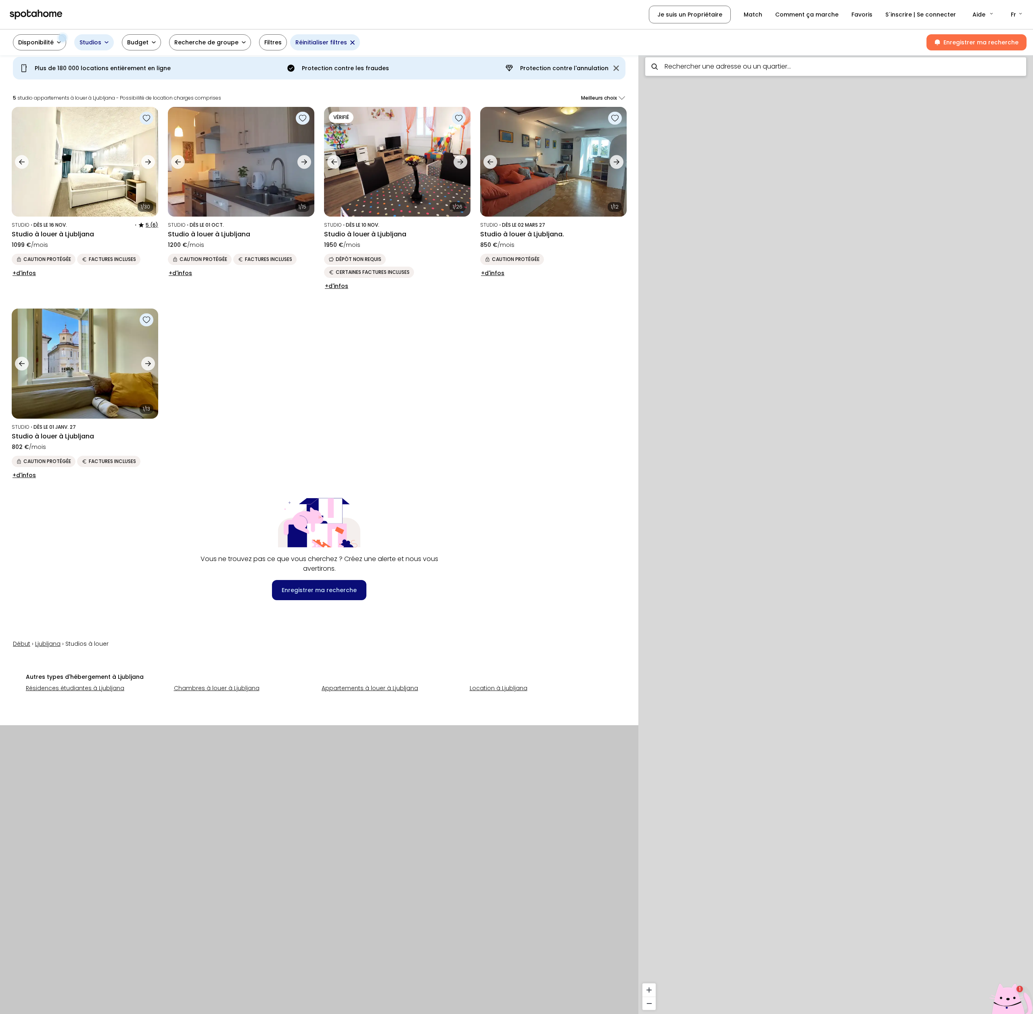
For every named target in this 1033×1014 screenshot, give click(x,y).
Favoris (861, 14)
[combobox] (836, 66)
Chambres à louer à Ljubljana (216, 688)
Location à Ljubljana (498, 688)
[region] (835, 532)
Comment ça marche (807, 14)
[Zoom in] (649, 990)
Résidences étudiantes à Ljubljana (75, 688)
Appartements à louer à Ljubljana (370, 688)
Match (753, 14)
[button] (983, 14)
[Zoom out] (649, 1003)
